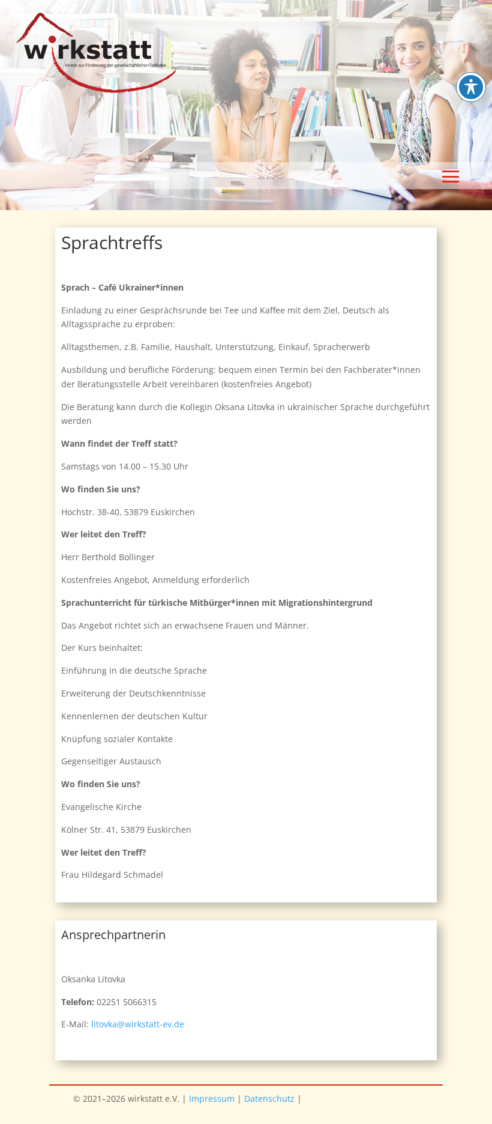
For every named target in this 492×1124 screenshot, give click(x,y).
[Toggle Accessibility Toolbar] (471, 87)
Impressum (212, 1098)
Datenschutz (269, 1098)
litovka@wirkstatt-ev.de (137, 1024)
